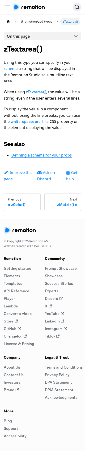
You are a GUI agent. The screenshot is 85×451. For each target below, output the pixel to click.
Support (11, 428)
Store (8, 321)
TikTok (50, 336)
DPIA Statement (59, 390)
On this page (18, 36)
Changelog (13, 336)
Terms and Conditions (64, 367)
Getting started (17, 268)
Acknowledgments (61, 397)
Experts (51, 291)
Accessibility (15, 436)
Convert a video (18, 313)
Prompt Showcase (61, 268)
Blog (8, 421)
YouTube (52, 313)
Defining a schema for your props (41, 155)
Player (9, 298)
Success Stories (59, 283)
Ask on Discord (46, 175)
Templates (13, 283)
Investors (12, 382)
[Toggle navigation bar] (7, 7)
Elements (12, 276)
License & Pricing (19, 344)
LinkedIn (52, 321)
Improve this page (18, 175)
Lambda (11, 306)
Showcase (54, 276)
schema (11, 68)
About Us (12, 367)
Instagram (54, 328)
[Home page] (8, 21)
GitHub (10, 328)
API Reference (16, 291)
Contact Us (14, 375)
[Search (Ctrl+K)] (77, 7)
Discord (51, 298)
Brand (9, 390)
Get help (71, 175)
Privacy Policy (57, 375)
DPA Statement (58, 382)
